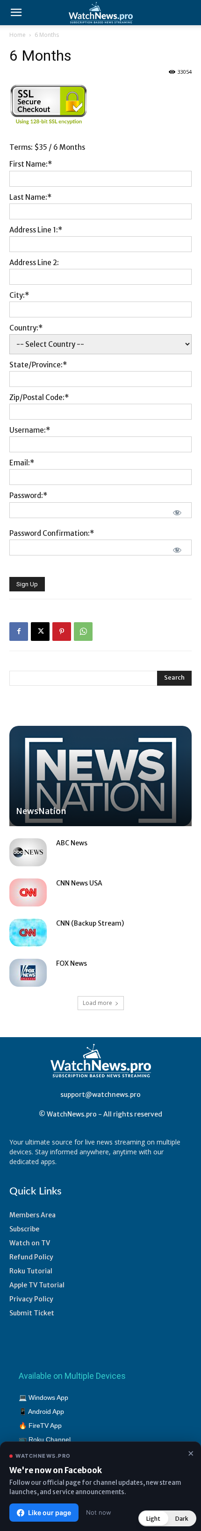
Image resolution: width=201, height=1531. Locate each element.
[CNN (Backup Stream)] (28, 933)
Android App (46, 1411)
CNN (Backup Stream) (90, 923)
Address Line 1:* (35, 229)
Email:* (21, 462)
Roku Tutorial (30, 1271)
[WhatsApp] (83, 631)
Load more (97, 1003)
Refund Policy (31, 1257)
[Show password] (177, 512)
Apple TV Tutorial (37, 1285)
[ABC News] (28, 852)
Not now (98, 1512)
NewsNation (41, 811)
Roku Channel (50, 1439)
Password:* (28, 495)
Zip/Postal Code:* (39, 397)
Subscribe (24, 1229)
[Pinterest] (61, 631)
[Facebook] (18, 631)
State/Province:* (38, 364)
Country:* (26, 327)
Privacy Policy (31, 1299)
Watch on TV (29, 1243)
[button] (16, 12)
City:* (19, 295)
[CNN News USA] (28, 892)
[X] (40, 631)
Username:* (29, 430)
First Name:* (30, 164)
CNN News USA (79, 883)
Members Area (32, 1215)
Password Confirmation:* (51, 533)
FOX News (71, 963)
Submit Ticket (31, 1313)
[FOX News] (28, 973)
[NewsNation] (100, 776)
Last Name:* (30, 197)
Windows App (48, 1397)
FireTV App (45, 1425)
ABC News (71, 843)
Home (17, 35)
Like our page (49, 1513)
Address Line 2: (34, 262)
